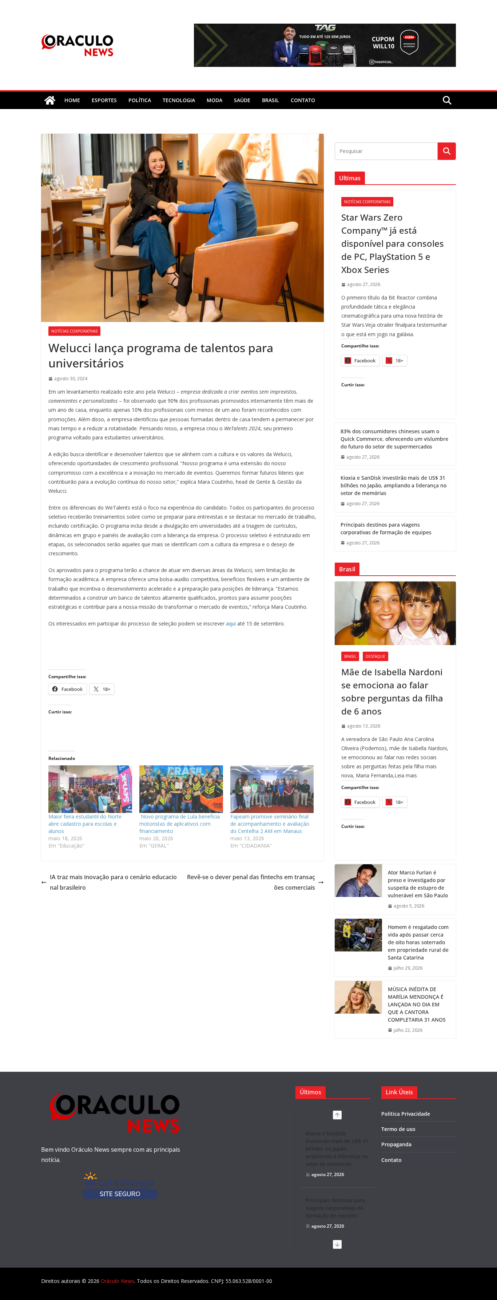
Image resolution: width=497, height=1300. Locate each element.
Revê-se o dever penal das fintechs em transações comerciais (251, 882)
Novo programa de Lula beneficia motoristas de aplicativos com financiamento (179, 823)
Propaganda (396, 1144)
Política (139, 100)
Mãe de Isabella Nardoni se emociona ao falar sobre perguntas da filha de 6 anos (392, 691)
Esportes (104, 100)
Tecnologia (179, 100)
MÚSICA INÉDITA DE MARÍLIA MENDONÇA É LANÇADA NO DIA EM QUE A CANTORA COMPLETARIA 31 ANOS (417, 1004)
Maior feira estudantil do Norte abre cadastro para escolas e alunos (85, 823)
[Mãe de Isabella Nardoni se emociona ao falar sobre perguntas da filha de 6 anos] (395, 613)
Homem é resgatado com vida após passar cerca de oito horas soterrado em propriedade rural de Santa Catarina (418, 942)
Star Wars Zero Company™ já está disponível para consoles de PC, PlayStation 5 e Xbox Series (392, 243)
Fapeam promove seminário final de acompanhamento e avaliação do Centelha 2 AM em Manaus (269, 823)
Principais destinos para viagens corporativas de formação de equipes (386, 528)
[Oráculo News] (50, 100)
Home (72, 100)
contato (303, 100)
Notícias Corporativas (74, 331)
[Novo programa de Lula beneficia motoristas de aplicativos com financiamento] (181, 789)
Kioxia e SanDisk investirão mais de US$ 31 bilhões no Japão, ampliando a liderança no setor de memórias (393, 485)
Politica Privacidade (405, 1113)
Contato (391, 1159)
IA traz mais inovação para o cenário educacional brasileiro (113, 882)
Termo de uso (398, 1129)
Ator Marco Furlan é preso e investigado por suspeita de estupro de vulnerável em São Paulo (418, 884)
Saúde (242, 100)
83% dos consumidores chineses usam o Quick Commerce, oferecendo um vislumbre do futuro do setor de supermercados (394, 439)
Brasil (270, 100)
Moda (214, 100)
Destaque (375, 656)
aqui (231, 623)
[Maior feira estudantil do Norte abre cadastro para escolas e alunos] (90, 789)
